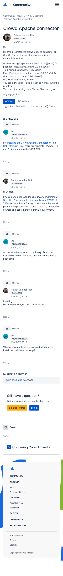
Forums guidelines (18, 492)
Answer (9, 101)
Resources (14, 507)
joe (12, 131)
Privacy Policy (16, 535)
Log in (8, 379)
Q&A (19, 15)
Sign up (18, 379)
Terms (13, 540)
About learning (16, 503)
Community (22, 4)
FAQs (12, 487)
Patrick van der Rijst (24, 35)
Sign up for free (17, 407)
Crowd (27, 15)
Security (13, 545)
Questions (38, 15)
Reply (6, 161)
